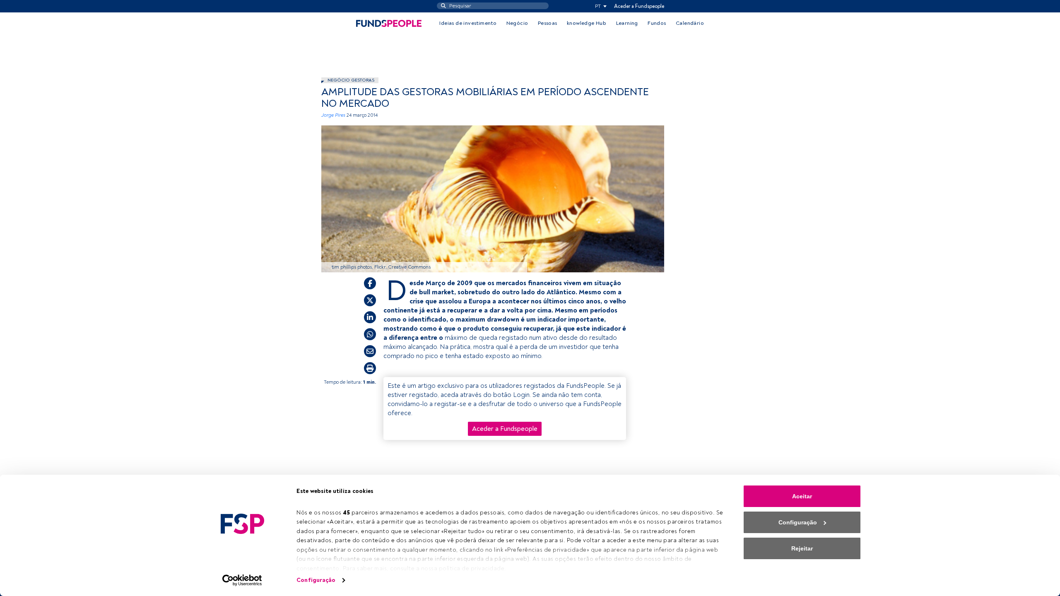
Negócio (517, 23)
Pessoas (547, 23)
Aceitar (802, 496)
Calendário (690, 23)
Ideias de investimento (467, 23)
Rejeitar (802, 548)
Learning (627, 23)
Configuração (315, 580)
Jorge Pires (333, 115)
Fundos (657, 23)
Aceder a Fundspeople (639, 6)
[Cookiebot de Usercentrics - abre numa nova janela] (242, 580)
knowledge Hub (586, 23)
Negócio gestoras (351, 80)
